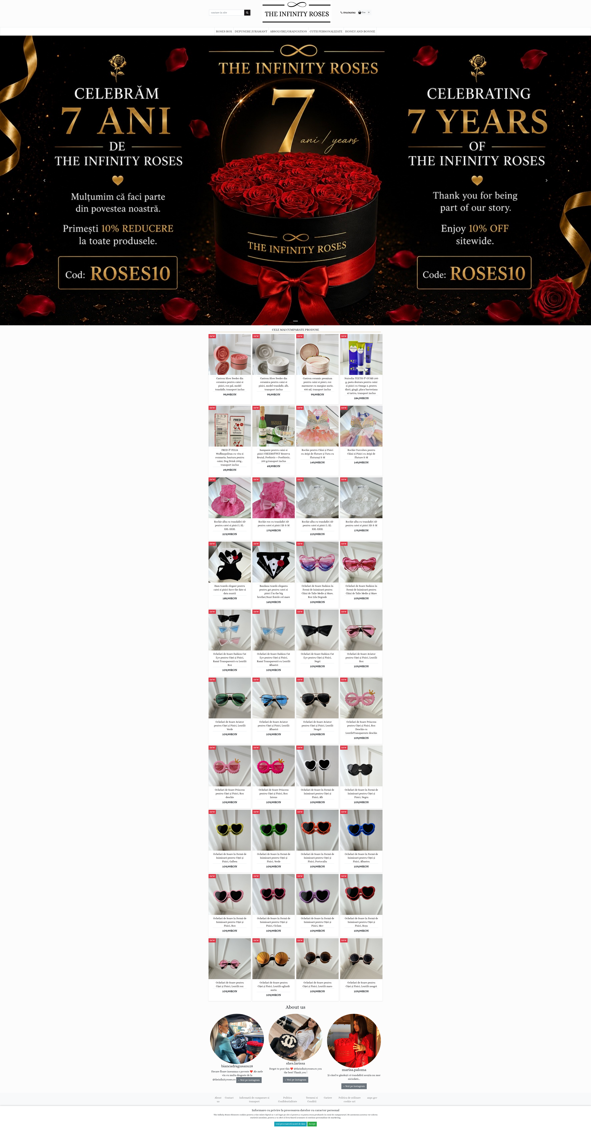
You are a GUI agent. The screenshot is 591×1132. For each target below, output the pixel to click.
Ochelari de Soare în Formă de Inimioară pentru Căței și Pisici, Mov (317, 922)
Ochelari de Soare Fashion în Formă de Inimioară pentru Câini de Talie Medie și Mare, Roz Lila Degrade (317, 591)
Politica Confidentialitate (287, 1100)
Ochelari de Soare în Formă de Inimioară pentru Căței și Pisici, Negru (361, 794)
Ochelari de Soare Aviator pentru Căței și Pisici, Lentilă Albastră (273, 726)
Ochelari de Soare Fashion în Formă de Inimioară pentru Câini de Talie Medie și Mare (361, 590)
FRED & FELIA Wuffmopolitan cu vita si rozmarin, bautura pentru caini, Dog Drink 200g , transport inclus (229, 457)
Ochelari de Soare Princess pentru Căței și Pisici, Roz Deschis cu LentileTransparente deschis (361, 727)
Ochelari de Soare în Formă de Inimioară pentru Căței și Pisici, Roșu (361, 922)
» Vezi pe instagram (249, 1080)
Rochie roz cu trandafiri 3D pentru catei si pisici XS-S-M (273, 524)
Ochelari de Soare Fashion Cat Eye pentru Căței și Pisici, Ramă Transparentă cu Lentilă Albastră (273, 659)
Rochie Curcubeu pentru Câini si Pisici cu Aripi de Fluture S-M (361, 454)
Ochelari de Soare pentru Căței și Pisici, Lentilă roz (230, 984)
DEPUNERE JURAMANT (251, 31)
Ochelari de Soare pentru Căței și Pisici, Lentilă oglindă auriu (274, 986)
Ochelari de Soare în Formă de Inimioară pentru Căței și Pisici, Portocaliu (317, 858)
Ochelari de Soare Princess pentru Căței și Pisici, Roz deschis (230, 794)
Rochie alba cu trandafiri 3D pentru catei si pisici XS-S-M (361, 524)
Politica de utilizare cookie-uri (350, 1100)
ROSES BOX (224, 31)
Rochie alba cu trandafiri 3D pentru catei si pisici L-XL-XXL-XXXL (229, 525)
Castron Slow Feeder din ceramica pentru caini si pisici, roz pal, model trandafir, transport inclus (229, 384)
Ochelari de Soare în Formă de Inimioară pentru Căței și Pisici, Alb (317, 794)
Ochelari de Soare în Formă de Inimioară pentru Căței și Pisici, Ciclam (273, 922)
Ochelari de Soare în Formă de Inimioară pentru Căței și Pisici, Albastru (361, 858)
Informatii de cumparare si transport (254, 1100)
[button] (44, 180)
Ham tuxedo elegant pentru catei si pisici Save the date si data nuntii (230, 590)
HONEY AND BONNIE (360, 31)
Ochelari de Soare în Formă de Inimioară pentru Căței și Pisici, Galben (229, 858)
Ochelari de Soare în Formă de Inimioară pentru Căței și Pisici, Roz (229, 922)
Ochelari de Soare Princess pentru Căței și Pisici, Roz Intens (274, 794)
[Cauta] (247, 13)
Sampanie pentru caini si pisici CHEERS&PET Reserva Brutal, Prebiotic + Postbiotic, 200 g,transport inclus (273, 455)
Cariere (328, 1098)
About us (218, 1100)
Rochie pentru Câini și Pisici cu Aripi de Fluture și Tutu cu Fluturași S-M (317, 454)
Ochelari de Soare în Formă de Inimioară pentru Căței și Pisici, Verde (273, 858)
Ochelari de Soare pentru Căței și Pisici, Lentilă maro (317, 984)
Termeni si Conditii (312, 1100)
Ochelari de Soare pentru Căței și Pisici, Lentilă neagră (361, 984)
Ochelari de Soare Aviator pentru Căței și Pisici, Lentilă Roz (361, 658)
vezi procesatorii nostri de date (290, 1124)
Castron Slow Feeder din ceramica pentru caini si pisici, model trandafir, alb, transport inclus (274, 384)
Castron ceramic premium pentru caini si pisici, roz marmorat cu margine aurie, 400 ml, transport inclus (317, 384)
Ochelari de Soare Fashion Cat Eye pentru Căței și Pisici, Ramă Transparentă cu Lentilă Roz (229, 659)
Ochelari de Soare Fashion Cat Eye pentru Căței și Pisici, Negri (317, 658)
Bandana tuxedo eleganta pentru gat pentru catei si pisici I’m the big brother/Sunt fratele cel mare (273, 591)
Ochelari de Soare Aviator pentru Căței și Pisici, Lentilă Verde (229, 726)
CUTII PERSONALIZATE (326, 31)
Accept (312, 1124)
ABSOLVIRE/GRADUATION (288, 31)
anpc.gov (372, 1098)
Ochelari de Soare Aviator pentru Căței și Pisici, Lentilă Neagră (317, 726)
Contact (229, 1098)
